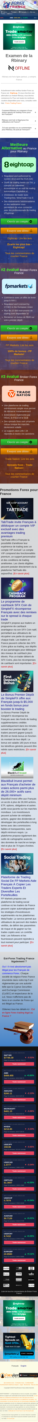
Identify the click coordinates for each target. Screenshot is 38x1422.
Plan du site (34, 1384)
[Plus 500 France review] (6, 1269)
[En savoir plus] (21, 573)
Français (23, 12)
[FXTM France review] (31, 1286)
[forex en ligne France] (13, 8)
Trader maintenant (19, 1064)
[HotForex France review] (6, 1281)
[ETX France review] (6, 1286)
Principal (13, 12)
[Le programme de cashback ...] (17, 598)
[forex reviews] (9, 1377)
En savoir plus (10, 1418)
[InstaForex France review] (6, 1275)
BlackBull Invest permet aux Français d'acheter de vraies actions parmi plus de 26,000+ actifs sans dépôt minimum (18, 788)
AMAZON (24, 18)
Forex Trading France (13, 103)
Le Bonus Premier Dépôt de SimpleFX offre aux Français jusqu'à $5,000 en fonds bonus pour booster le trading (17, 702)
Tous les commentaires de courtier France (19, 255)
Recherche (27, 1384)
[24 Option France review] (19, 1286)
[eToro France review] (19, 1281)
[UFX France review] (31, 1275)
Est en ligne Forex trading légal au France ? (18, 1012)
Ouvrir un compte (17, 221)
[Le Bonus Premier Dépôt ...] (17, 691)
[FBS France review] (31, 1269)
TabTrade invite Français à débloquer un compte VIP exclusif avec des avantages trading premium (18, 529)
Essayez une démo (18, 230)
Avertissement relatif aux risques (9, 1384)
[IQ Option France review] (31, 1281)
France (4, 12)
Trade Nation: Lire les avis (19, 459)
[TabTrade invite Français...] (17, 518)
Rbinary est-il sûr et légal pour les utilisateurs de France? (19, 121)
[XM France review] (19, 1269)
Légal (21, 1384)
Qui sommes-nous (9, 1383)
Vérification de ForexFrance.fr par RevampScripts (21, 1410)
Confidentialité (29, 1383)
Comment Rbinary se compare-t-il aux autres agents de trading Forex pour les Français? (19, 112)
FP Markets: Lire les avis (19, 345)
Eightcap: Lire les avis (19, 238)
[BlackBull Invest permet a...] (17, 777)
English (23, 1366)
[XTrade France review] (19, 1275)
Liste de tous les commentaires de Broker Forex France (19, 1292)
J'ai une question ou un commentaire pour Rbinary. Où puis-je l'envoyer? (19, 129)
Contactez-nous (19, 1383)
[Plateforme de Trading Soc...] (17, 874)
